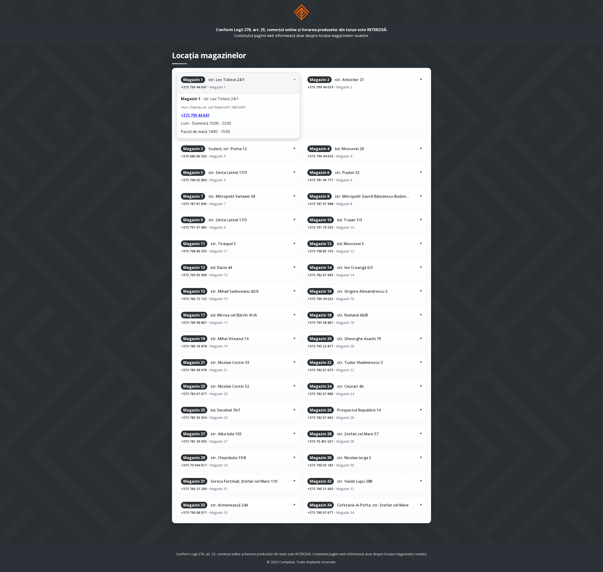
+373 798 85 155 (320, 251)
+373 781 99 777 (320, 179)
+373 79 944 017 (194, 465)
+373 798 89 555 (194, 251)
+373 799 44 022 (320, 298)
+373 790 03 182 (320, 465)
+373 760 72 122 (194, 298)
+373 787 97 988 (320, 203)
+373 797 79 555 (320, 227)
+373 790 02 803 (194, 179)
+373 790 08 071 (194, 512)
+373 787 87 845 (194, 203)
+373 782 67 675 (320, 369)
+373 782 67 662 (320, 417)
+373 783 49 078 (194, 369)
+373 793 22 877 (320, 346)
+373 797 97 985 (194, 227)
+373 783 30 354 (194, 417)
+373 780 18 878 (194, 346)
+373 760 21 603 (320, 488)
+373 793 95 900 (194, 274)
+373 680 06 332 (194, 156)
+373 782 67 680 (320, 393)
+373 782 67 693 (320, 274)
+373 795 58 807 (320, 322)
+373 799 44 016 (320, 156)
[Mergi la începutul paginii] (301, 12)
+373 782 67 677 (194, 393)
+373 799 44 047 (194, 87)
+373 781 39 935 (194, 441)
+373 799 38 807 (194, 322)
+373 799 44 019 (320, 87)
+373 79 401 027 (320, 441)
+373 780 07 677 (320, 512)
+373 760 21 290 (194, 488)
